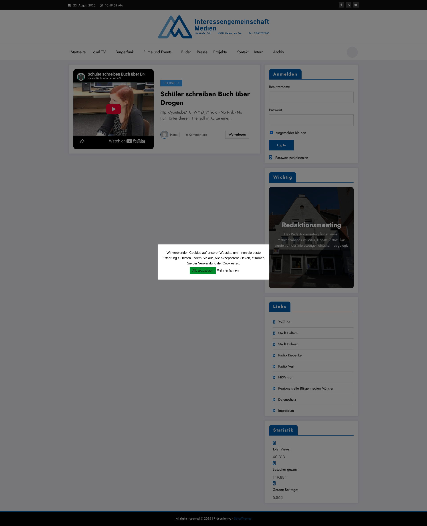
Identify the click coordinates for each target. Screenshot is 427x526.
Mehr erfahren (228, 270)
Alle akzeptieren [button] (202, 270)
